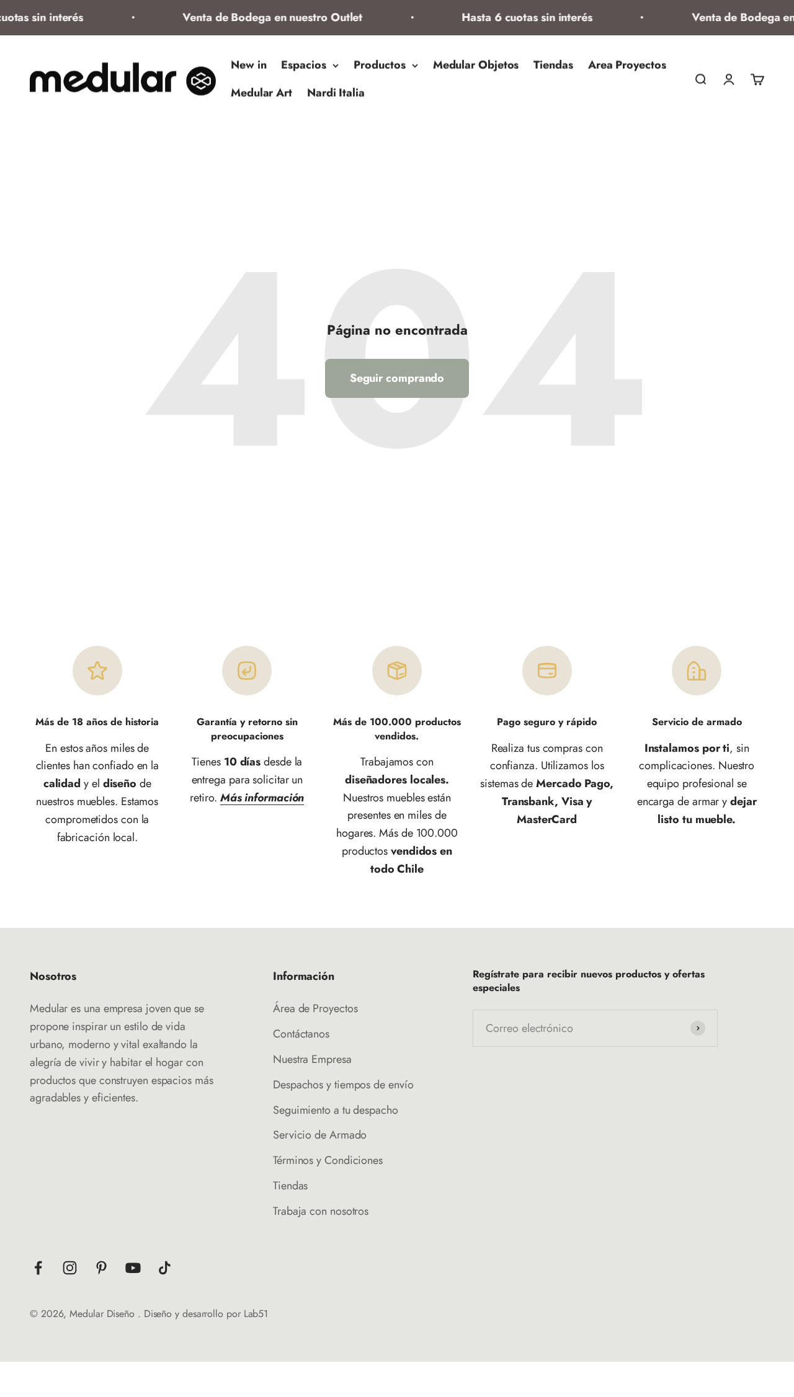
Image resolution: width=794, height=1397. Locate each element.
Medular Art (261, 93)
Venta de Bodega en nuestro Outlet (263, 17)
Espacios (303, 65)
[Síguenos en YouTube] (133, 1267)
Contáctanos (301, 1034)
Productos (380, 65)
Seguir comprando (397, 378)
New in (248, 65)
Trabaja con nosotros (320, 1211)
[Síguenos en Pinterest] (101, 1267)
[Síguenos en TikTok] (164, 1267)
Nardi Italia (336, 93)
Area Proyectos (627, 65)
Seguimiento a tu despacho (335, 1110)
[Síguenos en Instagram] (69, 1267)
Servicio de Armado (320, 1135)
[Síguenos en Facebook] (38, 1267)
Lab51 (256, 1314)
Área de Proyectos (315, 1008)
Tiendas (553, 65)
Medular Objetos (476, 65)
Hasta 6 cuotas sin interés (517, 17)
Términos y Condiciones (328, 1160)
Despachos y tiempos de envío (343, 1085)
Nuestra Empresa (312, 1059)
